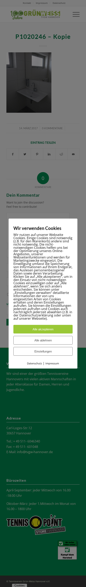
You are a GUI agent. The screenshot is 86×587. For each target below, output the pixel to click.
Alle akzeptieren (43, 329)
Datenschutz (34, 363)
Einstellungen (43, 351)
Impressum (52, 363)
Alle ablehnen (43, 340)
